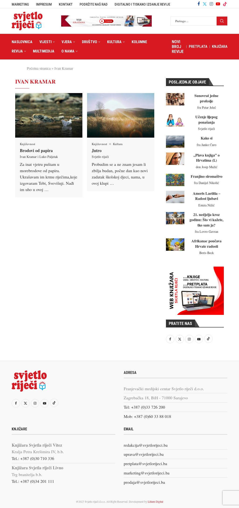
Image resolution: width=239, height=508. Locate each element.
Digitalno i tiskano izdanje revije (142, 4)
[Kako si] (175, 142)
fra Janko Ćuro (206, 145)
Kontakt (66, 4)
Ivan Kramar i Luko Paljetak (39, 156)
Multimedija (43, 51)
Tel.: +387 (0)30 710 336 (33, 458)
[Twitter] (204, 4)
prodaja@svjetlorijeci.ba (144, 482)
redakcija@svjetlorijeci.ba (146, 445)
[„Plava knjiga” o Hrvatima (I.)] (175, 159)
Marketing (20, 4)
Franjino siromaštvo (206, 176)
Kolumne (139, 42)
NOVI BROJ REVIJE (178, 46)
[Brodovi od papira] (48, 115)
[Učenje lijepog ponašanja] (175, 120)
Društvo (89, 42)
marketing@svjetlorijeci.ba (146, 473)
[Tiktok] (225, 4)
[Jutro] (120, 115)
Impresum (44, 4)
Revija (17, 51)
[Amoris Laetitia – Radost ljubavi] (175, 197)
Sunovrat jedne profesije (206, 98)
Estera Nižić (206, 205)
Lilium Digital (155, 501)
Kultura (114, 42)
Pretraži (222, 21)
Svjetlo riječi (100, 156)
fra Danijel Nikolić (206, 183)
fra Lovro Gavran (206, 231)
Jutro (97, 150)
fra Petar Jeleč (206, 107)
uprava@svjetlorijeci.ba (144, 454)
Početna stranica (39, 68)
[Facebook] (198, 4)
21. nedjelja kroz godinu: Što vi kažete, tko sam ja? (206, 220)
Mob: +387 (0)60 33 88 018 (147, 416)
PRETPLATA (198, 46)
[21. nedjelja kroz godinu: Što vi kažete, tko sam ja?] (175, 218)
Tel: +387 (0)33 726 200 (144, 407)
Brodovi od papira (36, 150)
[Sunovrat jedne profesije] (175, 99)
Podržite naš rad (94, 4)
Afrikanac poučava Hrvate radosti (206, 243)
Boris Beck (206, 253)
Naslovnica (22, 42)
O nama (67, 51)
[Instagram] (211, 4)
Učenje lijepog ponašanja (206, 119)
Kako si (206, 138)
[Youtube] (218, 4)
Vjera (67, 42)
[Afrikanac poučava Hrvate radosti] (175, 244)
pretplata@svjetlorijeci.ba (145, 463)
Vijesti (45, 42)
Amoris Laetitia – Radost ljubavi (206, 196)
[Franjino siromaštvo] (175, 180)
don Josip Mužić (206, 167)
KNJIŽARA (219, 46)
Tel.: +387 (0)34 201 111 (33, 481)
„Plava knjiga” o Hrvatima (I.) (206, 157)
